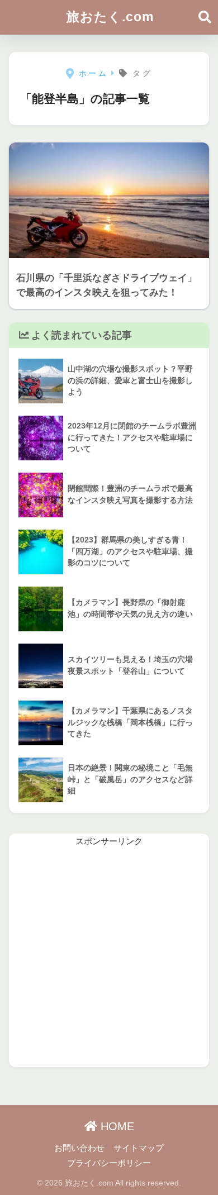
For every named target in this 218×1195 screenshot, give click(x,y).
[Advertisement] (109, 958)
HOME (115, 1126)
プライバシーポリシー (109, 1163)
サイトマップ (138, 1148)
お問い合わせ (79, 1148)
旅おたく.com (110, 16)
